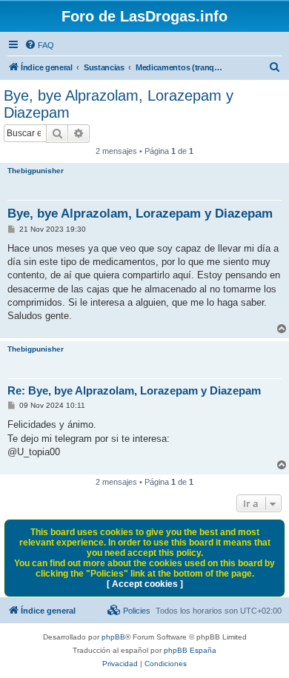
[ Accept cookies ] (145, 584)
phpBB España (190, 650)
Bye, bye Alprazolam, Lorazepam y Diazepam (118, 104)
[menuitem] (39, 45)
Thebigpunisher (35, 171)
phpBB (113, 637)
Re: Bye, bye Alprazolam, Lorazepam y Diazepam (134, 390)
